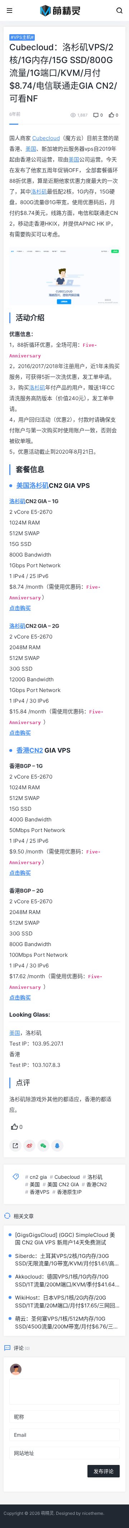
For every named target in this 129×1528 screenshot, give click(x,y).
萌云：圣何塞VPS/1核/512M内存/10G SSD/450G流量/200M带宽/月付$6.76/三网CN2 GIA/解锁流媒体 (67, 1322)
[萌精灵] (64, 10)
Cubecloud (46, 138)
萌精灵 (47, 1513)
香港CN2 (29, 750)
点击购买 (20, 997)
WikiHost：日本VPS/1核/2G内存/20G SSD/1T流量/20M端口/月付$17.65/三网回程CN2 (65, 1301)
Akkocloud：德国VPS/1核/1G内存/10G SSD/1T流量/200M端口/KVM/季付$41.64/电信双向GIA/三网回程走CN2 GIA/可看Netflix (66, 1280)
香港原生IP (69, 1192)
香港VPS (39, 1192)
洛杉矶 (39, 191)
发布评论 (104, 1471)
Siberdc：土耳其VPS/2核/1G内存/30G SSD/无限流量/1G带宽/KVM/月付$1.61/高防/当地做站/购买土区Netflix (64, 1260)
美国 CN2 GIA (63, 1184)
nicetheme (92, 1513)
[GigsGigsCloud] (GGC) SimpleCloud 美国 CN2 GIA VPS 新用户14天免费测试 (65, 1239)
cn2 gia (38, 1177)
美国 (30, 148)
